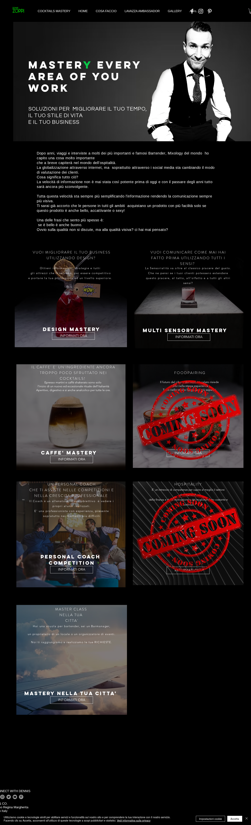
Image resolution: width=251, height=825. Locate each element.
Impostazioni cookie (210, 819)
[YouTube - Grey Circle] (15, 797)
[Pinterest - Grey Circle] (21, 797)
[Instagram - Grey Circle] (2, 797)
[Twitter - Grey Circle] (8, 797)
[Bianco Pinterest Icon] (210, 11)
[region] (71, 297)
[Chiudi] (246, 818)
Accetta (234, 819)
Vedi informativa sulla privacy (133, 820)
